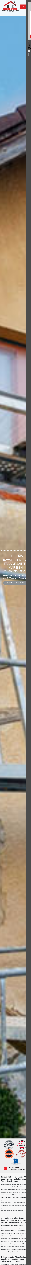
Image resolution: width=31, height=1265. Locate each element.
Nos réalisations (15, 583)
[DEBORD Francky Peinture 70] (10, 6)
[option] (15, 632)
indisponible (4, 14)
